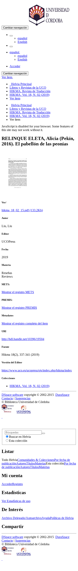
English (22, 42)
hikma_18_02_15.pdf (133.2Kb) (22, 210)
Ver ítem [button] (7, 77)
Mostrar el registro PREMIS (19, 307)
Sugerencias (22, 398)
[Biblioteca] (8, 413)
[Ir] (43, 433)
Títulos (30, 463)
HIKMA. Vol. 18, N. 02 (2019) (29, 116)
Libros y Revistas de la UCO (28, 108)
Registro (17, 484)
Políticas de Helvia (62, 518)
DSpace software (12, 394)
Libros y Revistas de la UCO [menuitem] (28, 87)
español (22, 38)
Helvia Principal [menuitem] (21, 84)
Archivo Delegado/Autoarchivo (22, 518)
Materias (40, 463)
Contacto (7, 398)
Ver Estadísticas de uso (16, 501)
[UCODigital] (24, 413)
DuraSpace (62, 394)
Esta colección (18, 440)
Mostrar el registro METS (18, 292)
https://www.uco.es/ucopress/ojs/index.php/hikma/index (37, 370)
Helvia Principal (21, 105)
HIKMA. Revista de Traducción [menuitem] (30, 91)
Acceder (7, 484)
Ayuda (46, 518)
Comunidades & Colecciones (35, 460)
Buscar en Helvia (20, 436)
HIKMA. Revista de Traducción (30, 112)
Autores (21, 463)
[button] (11, 35)
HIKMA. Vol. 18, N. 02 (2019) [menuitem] (29, 94)
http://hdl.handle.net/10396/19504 (23, 339)
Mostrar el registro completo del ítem (25, 323)
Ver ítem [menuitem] (15, 98)
